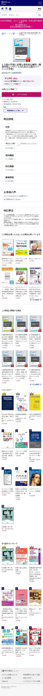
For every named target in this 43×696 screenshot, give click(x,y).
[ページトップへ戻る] (40, 693)
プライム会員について (9, 674)
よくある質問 (6, 678)
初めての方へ (28, 678)
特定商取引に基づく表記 (31, 674)
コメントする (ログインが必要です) (15, 196)
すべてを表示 (35, 300)
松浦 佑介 (5, 73)
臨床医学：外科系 (14, 34)
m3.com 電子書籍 (4, 34)
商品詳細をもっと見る (14, 110)
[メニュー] (40, 3)
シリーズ (9, 34)
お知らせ (5, 681)
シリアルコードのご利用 (31, 681)
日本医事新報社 (17, 73)
